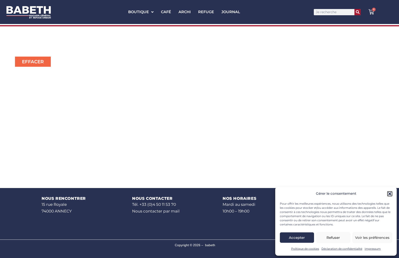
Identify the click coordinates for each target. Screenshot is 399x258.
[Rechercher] (357, 12)
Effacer (33, 61)
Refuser (333, 237)
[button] (389, 193)
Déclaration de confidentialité (341, 248)
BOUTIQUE (138, 12)
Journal (230, 12)
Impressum (373, 248)
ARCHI (184, 12)
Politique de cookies (305, 248)
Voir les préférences (372, 237)
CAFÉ (166, 12)
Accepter (297, 237)
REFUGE (206, 12)
